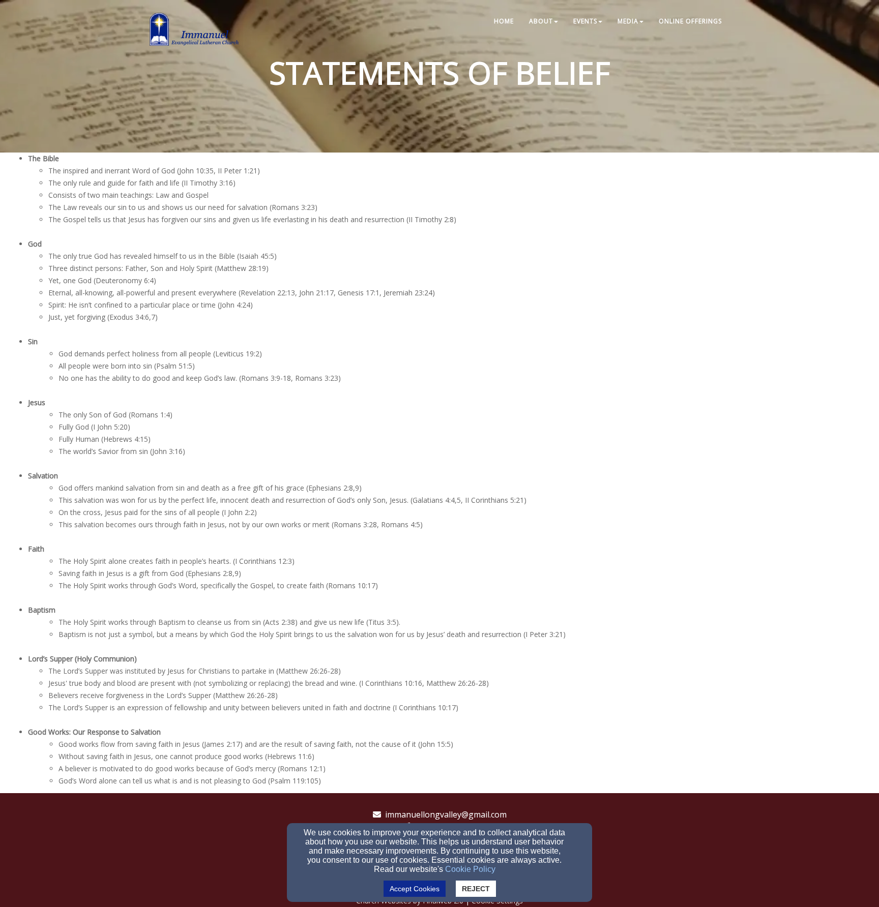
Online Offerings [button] (690, 21)
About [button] (541, 21)
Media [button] (628, 21)
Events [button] (585, 21)
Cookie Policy (470, 869)
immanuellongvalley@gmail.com (446, 814)
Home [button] (504, 21)
